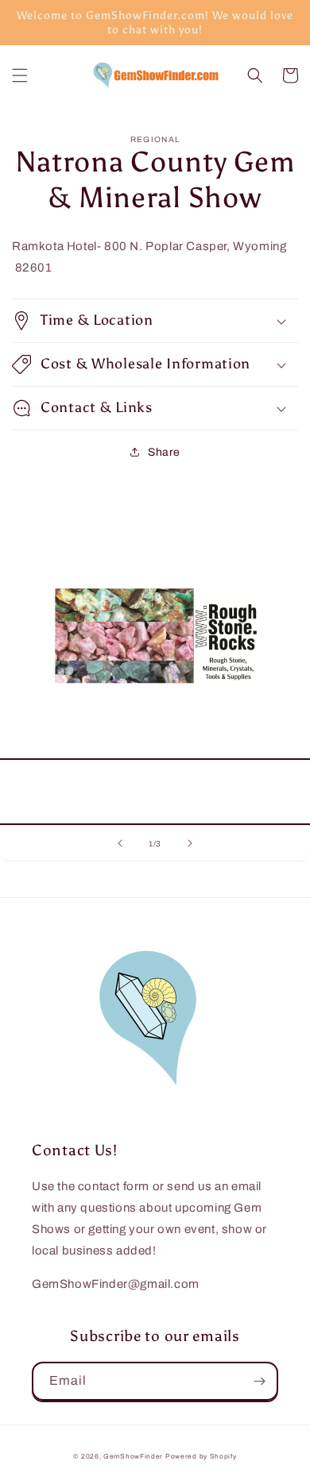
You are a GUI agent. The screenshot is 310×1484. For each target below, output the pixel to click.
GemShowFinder (133, 1456)
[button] (19, 75)
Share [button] (164, 452)
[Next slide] (189, 843)
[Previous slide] (120, 843)
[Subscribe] (259, 1381)
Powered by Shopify (201, 1456)
